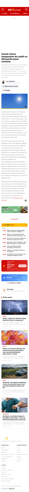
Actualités (14, 219)
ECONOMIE (4, 458)
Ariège (18, 461)
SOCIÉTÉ (3, 452)
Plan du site (4, 476)
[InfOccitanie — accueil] (14, 9)
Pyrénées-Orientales (22, 454)
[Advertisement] (14, 33)
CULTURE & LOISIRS (6, 456)
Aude (18, 452)
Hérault (19, 450)
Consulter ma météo (15, 282)
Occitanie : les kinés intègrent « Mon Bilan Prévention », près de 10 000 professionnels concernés (14, 417)
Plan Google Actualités (7, 478)
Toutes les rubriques (6, 470)
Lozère (18, 456)
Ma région (15, 13)
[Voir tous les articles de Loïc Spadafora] (3, 82)
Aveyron (19, 458)
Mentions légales (6, 481)
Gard (18, 448)
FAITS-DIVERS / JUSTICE (7, 454)
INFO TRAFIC (4, 450)
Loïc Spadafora (10, 81)
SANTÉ (3, 461)
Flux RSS (3, 472)
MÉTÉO (25, 13)
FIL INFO (4, 13)
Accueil (3, 468)
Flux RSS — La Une (6, 474)
